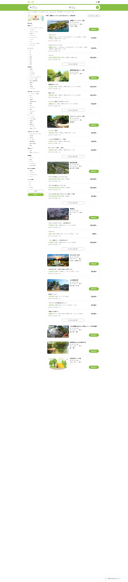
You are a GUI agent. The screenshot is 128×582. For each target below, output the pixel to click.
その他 (31, 187)
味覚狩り (31, 120)
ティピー (31, 39)
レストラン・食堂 (33, 78)
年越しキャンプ (33, 128)
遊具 (31, 109)
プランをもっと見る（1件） (73, 320)
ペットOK (32, 139)
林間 (31, 58)
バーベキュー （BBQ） (34, 93)
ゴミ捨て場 (32, 73)
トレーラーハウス (33, 37)
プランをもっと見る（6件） (73, 64)
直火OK (31, 137)
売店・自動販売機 (33, 80)
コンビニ (31, 161)
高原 (31, 56)
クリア (35, 191)
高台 (31, 60)
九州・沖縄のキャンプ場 (43, 11)
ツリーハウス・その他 (34, 43)
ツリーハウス (32, 126)
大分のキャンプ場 (53, 11)
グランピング (32, 45)
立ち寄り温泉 (32, 165)
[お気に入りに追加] (67, 21)
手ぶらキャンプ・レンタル (35, 133)
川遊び (31, 113)
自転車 (31, 99)
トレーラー (32, 172)
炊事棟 (31, 82)
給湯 (31, 84)
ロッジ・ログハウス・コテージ (36, 27)
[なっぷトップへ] (31, 2)
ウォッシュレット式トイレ (35, 76)
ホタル (31, 105)
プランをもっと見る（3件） (73, 110)
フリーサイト (32, 35)
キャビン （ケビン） (34, 31)
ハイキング (32, 115)
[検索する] (97, 7)
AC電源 (31, 86)
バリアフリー (32, 88)
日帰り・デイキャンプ (34, 152)
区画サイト (32, 33)
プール (31, 97)
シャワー (31, 71)
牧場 (31, 103)
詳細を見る (94, 29)
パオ (31, 41)
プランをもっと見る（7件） (73, 156)
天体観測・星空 (33, 101)
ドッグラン (32, 117)
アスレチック (32, 107)
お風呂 (31, 69)
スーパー (31, 157)
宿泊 (31, 150)
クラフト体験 (32, 118)
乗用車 (31, 170)
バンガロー (32, 29)
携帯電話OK (32, 141)
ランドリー (32, 75)
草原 (31, 62)
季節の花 (31, 124)
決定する (36, 194)
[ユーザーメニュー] (97, 2)
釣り (31, 95)
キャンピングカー (33, 174)
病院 (31, 159)
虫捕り (31, 122)
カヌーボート (32, 111)
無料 (31, 145)
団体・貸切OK (33, 143)
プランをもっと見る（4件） (73, 202)
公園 (31, 64)
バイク (31, 176)
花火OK (31, 135)
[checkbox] (28, 27)
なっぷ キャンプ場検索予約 (33, 11)
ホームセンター (33, 163)
